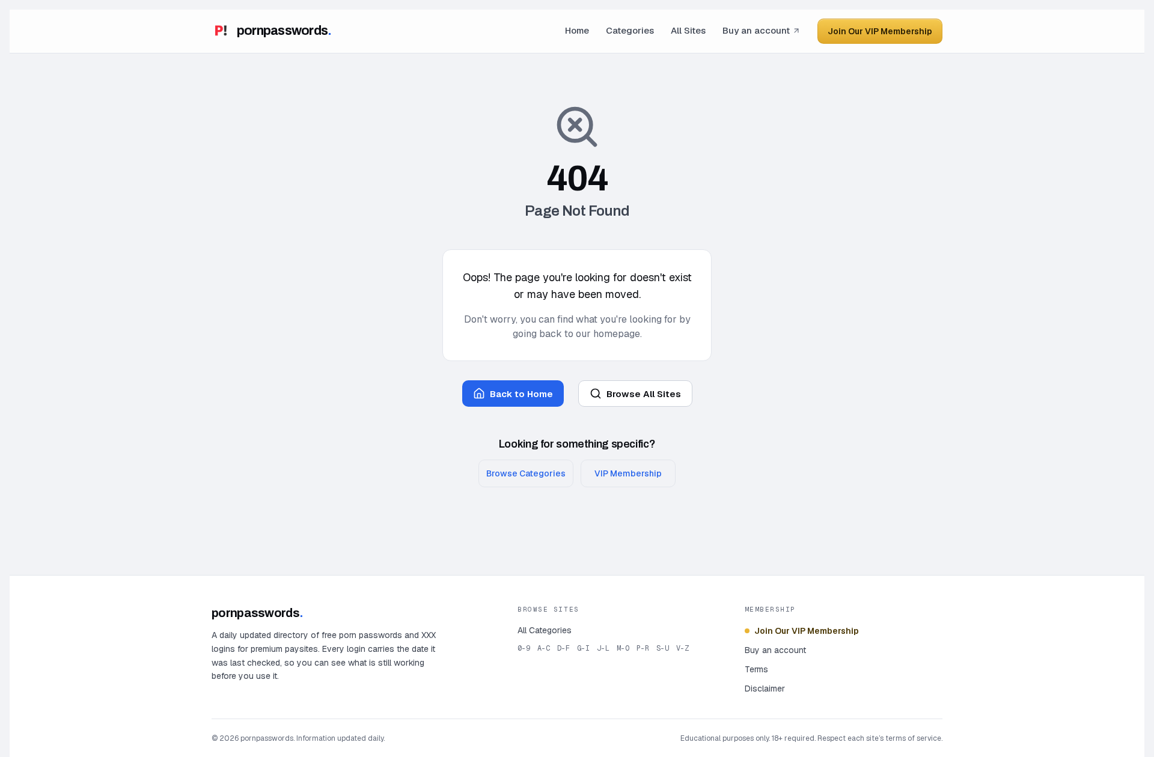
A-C (543, 648)
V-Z (682, 648)
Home (577, 30)
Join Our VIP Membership (880, 31)
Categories (630, 30)
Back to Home (521, 394)
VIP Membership (628, 473)
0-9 (523, 648)
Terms (756, 669)
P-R (643, 648)
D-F (563, 648)
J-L (603, 648)
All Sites (688, 30)
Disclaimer (765, 688)
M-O (623, 648)
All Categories (544, 630)
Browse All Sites (643, 394)
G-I (583, 648)
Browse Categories (526, 473)
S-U (662, 648)
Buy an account (756, 30)
